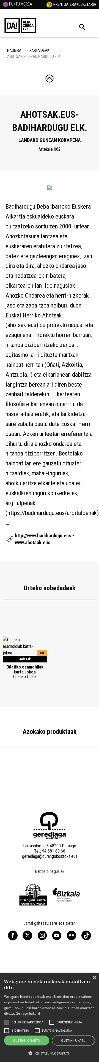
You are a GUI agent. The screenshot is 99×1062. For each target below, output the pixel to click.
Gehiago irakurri (28, 1013)
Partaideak (39, 50)
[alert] (49, 1017)
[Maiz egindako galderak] (49, 4)
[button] (6, 1022)
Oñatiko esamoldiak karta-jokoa (24, 671)
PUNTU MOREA (20, 4)
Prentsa (60, 4)
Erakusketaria (83, 4)
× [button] (94, 978)
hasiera (14, 50)
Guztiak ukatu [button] (73, 1040)
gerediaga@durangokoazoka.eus (49, 856)
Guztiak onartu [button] (26, 1040)
